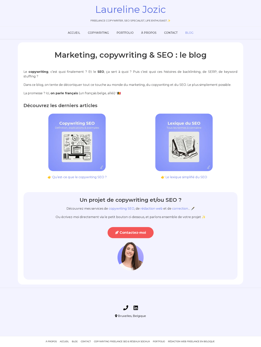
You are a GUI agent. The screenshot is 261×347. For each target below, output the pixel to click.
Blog (189, 32)
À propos (148, 32)
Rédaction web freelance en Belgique (191, 341)
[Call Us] (125, 307)
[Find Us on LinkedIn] (136, 307)
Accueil (74, 32)
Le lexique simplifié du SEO (186, 177)
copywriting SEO (121, 208)
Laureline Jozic (130, 9)
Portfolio (125, 32)
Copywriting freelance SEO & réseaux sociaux (122, 341)
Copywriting (98, 32)
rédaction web (151, 208)
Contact (171, 32)
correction (180, 208)
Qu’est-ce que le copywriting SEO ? (79, 177)
